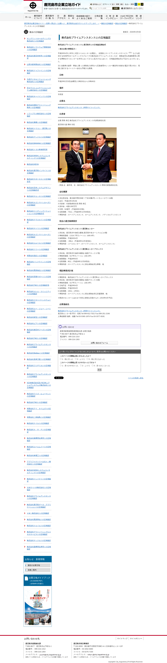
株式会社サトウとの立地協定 (38, 228)
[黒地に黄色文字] (142, 4)
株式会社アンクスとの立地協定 (39, 137)
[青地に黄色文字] (136, 4)
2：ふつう (81, 359)
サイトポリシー (136, 638)
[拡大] (113, 4)
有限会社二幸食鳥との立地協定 (39, 417)
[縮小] (122, 4)
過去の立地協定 (121, 23)
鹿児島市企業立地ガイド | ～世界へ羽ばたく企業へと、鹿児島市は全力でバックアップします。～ (61, 23)
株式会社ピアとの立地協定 (37, 323)
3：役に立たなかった (97, 359)
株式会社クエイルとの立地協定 (39, 526)
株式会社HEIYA (33, 164)
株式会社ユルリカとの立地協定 (39, 243)
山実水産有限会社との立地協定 (39, 64)
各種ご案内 (32, 570)
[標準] (118, 4)
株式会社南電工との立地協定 (38, 455)
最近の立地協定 (107, 23)
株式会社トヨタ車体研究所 (37, 150)
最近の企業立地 (34, 565)
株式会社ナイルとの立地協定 (38, 423)
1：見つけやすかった (70, 366)
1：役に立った (67, 359)
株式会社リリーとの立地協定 (38, 249)
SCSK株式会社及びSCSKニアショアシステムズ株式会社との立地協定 (39, 385)
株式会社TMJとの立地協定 (37, 338)
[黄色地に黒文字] (139, 4)
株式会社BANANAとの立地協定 (39, 143)
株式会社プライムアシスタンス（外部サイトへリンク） (79, 107)
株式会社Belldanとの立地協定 (38, 353)
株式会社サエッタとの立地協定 (39, 196)
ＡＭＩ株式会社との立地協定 (38, 513)
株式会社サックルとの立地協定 (39, 540)
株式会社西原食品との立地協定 (39, 270)
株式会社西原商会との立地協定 (39, 519)
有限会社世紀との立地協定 (37, 256)
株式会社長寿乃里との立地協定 (39, 359)
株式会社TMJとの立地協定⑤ (38, 285)
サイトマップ (122, 638)
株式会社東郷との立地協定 (37, 122)
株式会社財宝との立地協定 (37, 317)
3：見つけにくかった (102, 366)
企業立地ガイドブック (39, 581)
